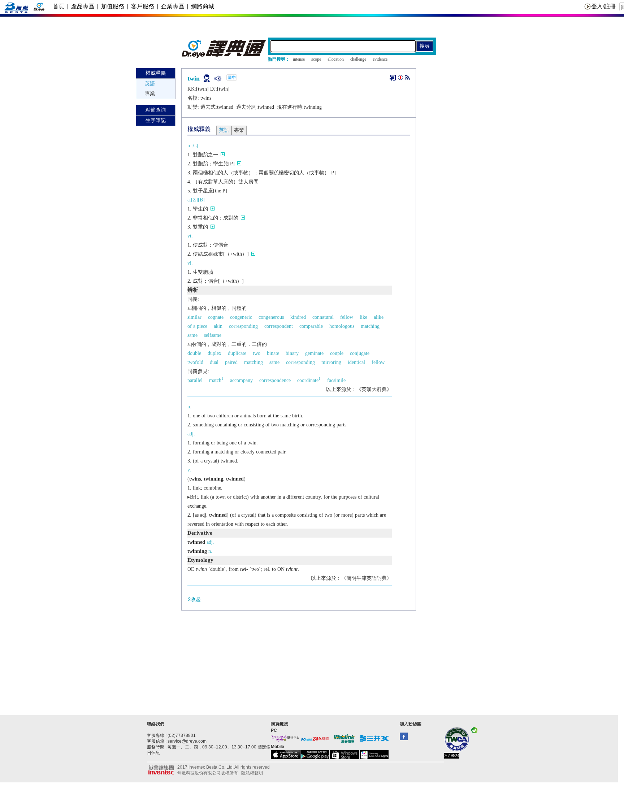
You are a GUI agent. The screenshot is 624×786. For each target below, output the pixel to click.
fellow (346, 317)
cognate (216, 317)
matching (370, 326)
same (192, 335)
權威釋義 (156, 73)
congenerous (271, 317)
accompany (241, 380)
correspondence (275, 380)
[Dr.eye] (224, 56)
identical (356, 362)
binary (292, 353)
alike (379, 317)
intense (299, 59)
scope (316, 59)
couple (336, 353)
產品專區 (82, 6)
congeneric (241, 317)
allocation (336, 59)
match (216, 380)
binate (273, 353)
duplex (214, 353)
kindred (298, 317)
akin (218, 326)
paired (231, 362)
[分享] (407, 79)
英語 (150, 83)
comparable (311, 326)
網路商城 (202, 6)
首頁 (58, 6)
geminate (314, 353)
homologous (341, 326)
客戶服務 (142, 6)
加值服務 (112, 6)
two (256, 353)
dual (214, 362)
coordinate (309, 380)
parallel (195, 380)
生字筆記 (156, 120)
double (194, 353)
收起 (196, 599)
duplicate (237, 353)
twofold (195, 362)
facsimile (336, 380)
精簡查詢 (156, 110)
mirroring (331, 362)
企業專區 (172, 6)
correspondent (278, 326)
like (363, 317)
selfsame (212, 335)
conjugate (359, 353)
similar (194, 317)
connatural (323, 317)
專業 (150, 93)
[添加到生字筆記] (393, 77)
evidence (380, 59)
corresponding (243, 326)
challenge (358, 59)
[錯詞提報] (400, 79)
